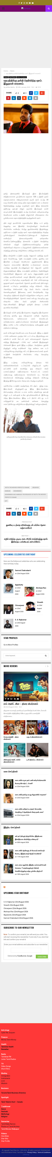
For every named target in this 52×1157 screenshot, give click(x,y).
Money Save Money (8, 1040)
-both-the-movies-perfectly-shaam (17, 487)
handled (7, 491)
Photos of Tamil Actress (10, 1126)
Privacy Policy (32, 1152)
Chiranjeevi (19, 605)
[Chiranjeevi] (8, 613)
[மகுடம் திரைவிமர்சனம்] (37, 727)
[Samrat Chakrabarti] (8, 578)
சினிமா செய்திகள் (21, 77)
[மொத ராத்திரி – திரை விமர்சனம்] (14, 727)
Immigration (5, 1076)
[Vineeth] (30, 610)
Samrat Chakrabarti (23, 570)
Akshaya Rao (41, 588)
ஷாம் (6, 500)
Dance (3, 1109)
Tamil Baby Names (8, 1124)
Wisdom (4, 1083)
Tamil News (12, 77)
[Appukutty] (8, 593)
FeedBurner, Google (24, 956)
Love (3, 1081)
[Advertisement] (26, 40)
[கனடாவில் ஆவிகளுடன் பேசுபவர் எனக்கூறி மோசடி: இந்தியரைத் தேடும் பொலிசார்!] (8, 858)
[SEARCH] (45, 655)
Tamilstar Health (7, 1047)
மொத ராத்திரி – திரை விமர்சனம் (11, 738)
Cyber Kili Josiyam (8, 1033)
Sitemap (26, 1154)
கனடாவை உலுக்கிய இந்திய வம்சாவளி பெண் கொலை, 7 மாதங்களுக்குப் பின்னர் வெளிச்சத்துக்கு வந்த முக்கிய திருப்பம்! (30, 868)
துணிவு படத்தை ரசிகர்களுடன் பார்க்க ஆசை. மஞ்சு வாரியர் (26, 526)
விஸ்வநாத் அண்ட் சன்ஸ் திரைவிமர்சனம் (12, 760)
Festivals (4, 1111)
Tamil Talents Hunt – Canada (12, 1102)
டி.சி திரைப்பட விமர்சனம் (35, 759)
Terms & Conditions (44, 1152)
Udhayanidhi (17, 491)
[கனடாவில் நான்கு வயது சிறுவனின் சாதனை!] (8, 803)
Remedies (5, 1049)
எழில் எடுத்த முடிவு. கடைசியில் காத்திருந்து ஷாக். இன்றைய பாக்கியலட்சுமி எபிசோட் (26, 540)
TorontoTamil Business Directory (13, 1093)
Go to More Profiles (11, 645)
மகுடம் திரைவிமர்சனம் (34, 737)
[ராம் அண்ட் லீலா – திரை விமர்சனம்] (26, 686)
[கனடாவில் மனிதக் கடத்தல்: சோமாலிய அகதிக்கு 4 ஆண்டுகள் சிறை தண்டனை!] (8, 817)
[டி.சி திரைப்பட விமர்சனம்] (37, 750)
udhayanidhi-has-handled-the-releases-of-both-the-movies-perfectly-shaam (25, 496)
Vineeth (40, 602)
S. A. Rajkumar (21, 620)
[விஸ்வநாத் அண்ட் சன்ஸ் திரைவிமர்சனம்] (14, 750)
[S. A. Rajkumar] (8, 628)
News (5, 77)
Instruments (5, 1078)
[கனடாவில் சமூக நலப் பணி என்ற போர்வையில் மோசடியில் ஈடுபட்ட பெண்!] (8, 788)
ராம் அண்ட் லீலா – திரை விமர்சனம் (21, 704)
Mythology (5, 1114)
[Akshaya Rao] (29, 596)
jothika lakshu (10, 87)
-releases (35, 487)
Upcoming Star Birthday (16, 892)
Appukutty (19, 585)
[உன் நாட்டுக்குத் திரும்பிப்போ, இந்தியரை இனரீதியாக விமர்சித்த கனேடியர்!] (8, 844)
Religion (4, 1116)
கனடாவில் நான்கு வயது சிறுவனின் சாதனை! (30, 795)
